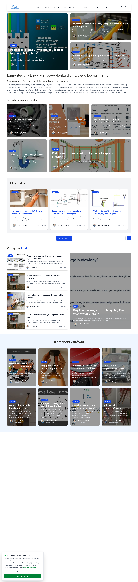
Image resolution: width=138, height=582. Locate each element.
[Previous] (123, 238)
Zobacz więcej (64, 238)
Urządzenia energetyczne (98, 7)
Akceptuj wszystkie (22, 576)
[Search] (121, 7)
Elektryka (56, 7)
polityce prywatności (29, 567)
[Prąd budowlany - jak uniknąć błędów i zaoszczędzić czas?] (100, 291)
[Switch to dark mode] (125, 7)
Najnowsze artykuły (43, 7)
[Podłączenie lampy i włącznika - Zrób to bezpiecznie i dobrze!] (37, 41)
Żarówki (72, 7)
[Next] (129, 238)
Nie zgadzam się (22, 572)
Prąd (64, 7)
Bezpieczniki (82, 7)
